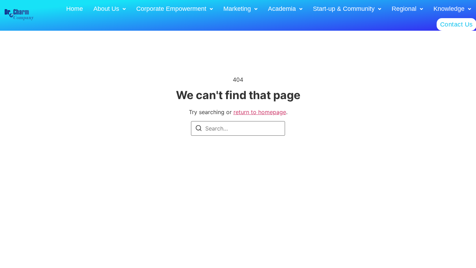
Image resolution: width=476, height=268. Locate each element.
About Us (106, 8)
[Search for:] (238, 128)
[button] (109, 9)
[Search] (199, 129)
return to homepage (259, 112)
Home (74, 8)
